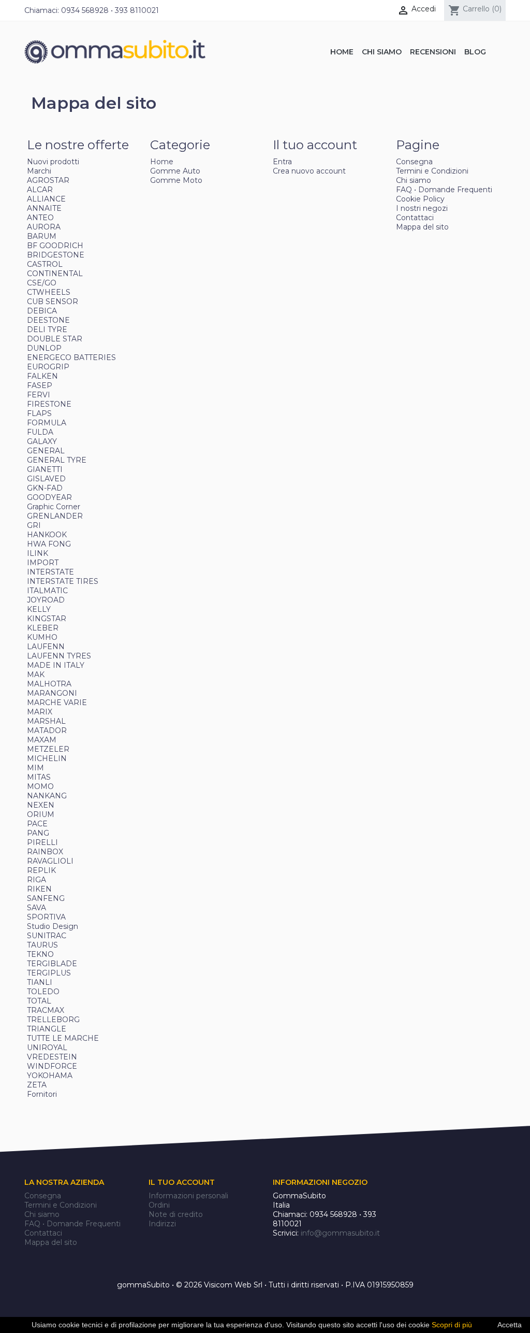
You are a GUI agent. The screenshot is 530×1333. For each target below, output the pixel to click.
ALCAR (40, 189)
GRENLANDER (55, 516)
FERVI (38, 394)
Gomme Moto (176, 180)
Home (161, 161)
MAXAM (41, 739)
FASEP (39, 385)
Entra (282, 161)
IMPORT (42, 562)
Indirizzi (162, 1223)
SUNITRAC (46, 935)
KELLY (39, 609)
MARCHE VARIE (57, 702)
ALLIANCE (46, 199)
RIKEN (39, 889)
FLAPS (39, 413)
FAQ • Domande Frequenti (444, 189)
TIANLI (39, 982)
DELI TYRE (47, 329)
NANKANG (47, 795)
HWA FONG (49, 544)
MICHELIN (47, 758)
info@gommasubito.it (340, 1233)
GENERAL (46, 450)
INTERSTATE (50, 572)
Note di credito (176, 1214)
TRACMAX (45, 1010)
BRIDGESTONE (55, 255)
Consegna (414, 161)
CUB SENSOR (52, 301)
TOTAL (39, 1001)
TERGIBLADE (52, 963)
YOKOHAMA (49, 1075)
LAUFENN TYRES (59, 656)
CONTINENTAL (55, 273)
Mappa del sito (422, 227)
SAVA (36, 907)
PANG (38, 833)
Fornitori (42, 1094)
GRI (34, 525)
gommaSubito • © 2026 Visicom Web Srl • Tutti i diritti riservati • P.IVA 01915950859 (265, 1284)
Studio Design (52, 926)
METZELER (48, 749)
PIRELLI (42, 842)
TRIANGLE (46, 1029)
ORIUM (40, 814)
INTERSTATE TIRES (62, 581)
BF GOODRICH (55, 245)
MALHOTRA (49, 684)
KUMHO (42, 637)
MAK (36, 674)
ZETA (37, 1085)
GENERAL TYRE (56, 460)
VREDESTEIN (52, 1057)
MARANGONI (52, 693)
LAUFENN (46, 646)
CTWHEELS (48, 292)
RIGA (36, 879)
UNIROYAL (47, 1047)
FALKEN (42, 376)
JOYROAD (46, 600)
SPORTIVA (46, 917)
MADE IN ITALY (55, 665)
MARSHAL (46, 721)
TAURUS (42, 945)
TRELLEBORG (53, 1019)
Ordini (159, 1205)
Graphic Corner (53, 506)
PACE (37, 823)
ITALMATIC (47, 590)
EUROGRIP (48, 366)
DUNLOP (44, 348)
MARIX (39, 711)
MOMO (40, 786)
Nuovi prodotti (53, 161)
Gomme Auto (175, 171)
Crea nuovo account (309, 171)
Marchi (39, 171)
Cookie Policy (420, 199)
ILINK (37, 553)
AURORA (44, 227)
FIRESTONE (49, 404)
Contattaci (415, 217)
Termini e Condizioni (432, 171)
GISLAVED (46, 478)
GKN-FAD (45, 488)
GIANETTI (45, 469)
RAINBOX (45, 851)
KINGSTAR (46, 618)
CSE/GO (41, 283)
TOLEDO (43, 991)
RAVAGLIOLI (50, 861)
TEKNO (40, 954)
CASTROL (45, 264)
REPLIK (41, 870)
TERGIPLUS (49, 973)
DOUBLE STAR (54, 338)
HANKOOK (47, 534)
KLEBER (42, 628)
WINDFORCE (52, 1066)
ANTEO (40, 217)
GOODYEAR (49, 497)
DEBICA (42, 311)
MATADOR (47, 730)
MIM (35, 767)
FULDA (40, 432)
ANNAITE (44, 208)
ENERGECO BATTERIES (71, 357)
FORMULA (46, 422)
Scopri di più (452, 1325)
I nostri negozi (422, 208)
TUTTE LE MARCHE (63, 1038)
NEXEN (40, 805)
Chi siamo (413, 180)
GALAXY (42, 441)
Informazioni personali (188, 1195)
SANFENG (46, 898)
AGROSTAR (48, 180)
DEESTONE (48, 320)
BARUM (41, 236)
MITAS (39, 777)
